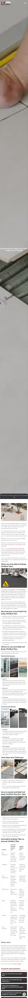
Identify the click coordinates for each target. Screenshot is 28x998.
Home (2, 495)
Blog (6, 495)
